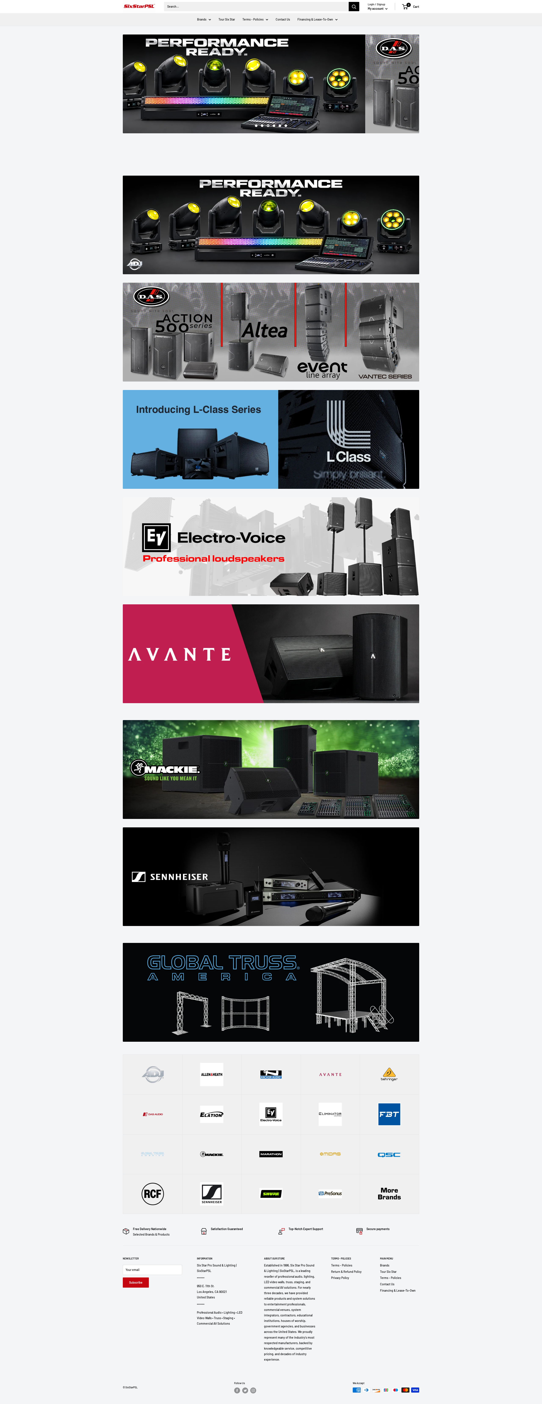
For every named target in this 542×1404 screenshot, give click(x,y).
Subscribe (271, 719)
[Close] (320, 671)
